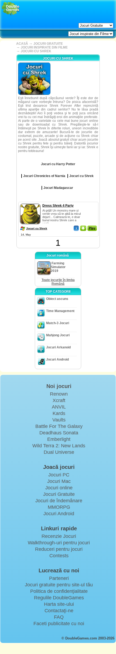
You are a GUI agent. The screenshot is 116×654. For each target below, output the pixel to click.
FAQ (59, 617)
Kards (59, 413)
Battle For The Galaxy (59, 426)
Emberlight (58, 439)
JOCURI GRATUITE (48, 44)
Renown (59, 394)
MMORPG (59, 507)
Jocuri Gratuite (59, 494)
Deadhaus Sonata (58, 432)
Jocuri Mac (59, 481)
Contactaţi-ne (59, 610)
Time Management (60, 311)
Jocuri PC (58, 474)
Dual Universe (59, 452)
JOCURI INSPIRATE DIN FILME (44, 47)
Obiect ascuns (57, 299)
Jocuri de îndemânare (58, 500)
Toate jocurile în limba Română (58, 282)
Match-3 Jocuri (57, 323)
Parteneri (59, 578)
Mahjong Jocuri (58, 335)
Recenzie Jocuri (59, 536)
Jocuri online (59, 487)
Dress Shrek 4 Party (58, 205)
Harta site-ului (59, 604)
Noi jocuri (58, 386)
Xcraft (59, 400)
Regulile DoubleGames (59, 597)
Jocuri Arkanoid (58, 347)
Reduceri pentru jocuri (59, 549)
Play (92, 228)
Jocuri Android (57, 359)
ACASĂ (22, 44)
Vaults (59, 420)
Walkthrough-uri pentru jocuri (59, 542)
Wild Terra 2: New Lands (58, 445)
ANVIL (59, 407)
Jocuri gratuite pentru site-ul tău (59, 584)
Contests (59, 555)
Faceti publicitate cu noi (58, 623)
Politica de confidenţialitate (59, 591)
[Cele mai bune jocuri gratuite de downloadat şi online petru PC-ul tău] (10, 8)
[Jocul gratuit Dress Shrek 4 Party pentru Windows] (30, 203)
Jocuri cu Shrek (36, 228)
